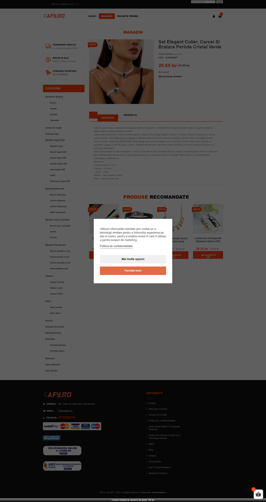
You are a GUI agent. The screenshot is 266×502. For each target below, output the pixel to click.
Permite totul (133, 271)
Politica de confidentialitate (116, 246)
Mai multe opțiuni (133, 259)
